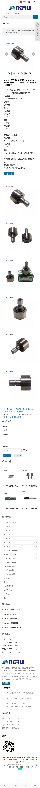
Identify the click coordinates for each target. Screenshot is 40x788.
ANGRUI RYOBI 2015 (11, 614)
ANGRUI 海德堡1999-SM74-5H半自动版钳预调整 (19, 693)
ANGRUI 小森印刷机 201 (12, 619)
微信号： (6, 426)
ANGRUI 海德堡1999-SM (12, 610)
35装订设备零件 (9, 570)
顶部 (34, 785)
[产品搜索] (35, 17)
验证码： (6, 447)
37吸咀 (6, 578)
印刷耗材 (7, 582)
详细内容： (6, 434)
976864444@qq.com (12, 13)
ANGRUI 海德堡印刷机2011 (13, 623)
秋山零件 (7, 546)
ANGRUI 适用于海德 (10, 486)
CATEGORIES (7, 23)
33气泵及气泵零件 (10, 562)
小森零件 (7, 527)
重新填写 (18, 455)
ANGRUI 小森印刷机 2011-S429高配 (15, 704)
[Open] (37, 32)
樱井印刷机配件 (9, 558)
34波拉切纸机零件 (10, 566)
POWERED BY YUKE (23, 767)
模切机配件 (8, 594)
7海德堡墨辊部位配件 (11, 32)
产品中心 (18, 30)
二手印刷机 (8, 590)
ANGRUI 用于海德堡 (29, 486)
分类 (24, 786)
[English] (32, 2)
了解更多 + (6, 683)
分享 (5, 785)
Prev (6, 54)
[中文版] (23, 2)
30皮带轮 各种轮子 (10, 550)
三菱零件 (7, 531)
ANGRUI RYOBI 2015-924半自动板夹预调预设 (18, 698)
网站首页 (10, 30)
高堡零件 (7, 538)
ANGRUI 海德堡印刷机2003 (13, 628)
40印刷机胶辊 (8, 586)
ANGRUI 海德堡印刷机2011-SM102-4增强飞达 (18, 707)
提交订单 (7, 455)
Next (33, 54)
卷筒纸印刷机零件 (10, 554)
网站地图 (33, 767)
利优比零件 (8, 542)
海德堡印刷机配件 (28, 30)
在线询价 (9, 174)
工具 (5, 598)
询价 (15, 785)
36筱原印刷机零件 (10, 574)
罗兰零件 (7, 534)
